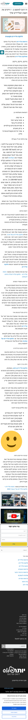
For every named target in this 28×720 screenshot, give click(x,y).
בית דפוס (25, 582)
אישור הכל (14, 708)
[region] (14, 706)
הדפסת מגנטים (23, 569)
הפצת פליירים (23, 566)
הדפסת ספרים (23, 578)
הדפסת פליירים (23, 560)
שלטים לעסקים (23, 575)
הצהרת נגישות (8, 688)
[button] (2, 52)
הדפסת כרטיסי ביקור (21, 572)
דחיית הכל (14, 716)
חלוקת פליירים (23, 563)
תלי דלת (25, 585)
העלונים (11, 158)
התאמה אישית (14, 712)
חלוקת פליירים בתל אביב (15, 234)
